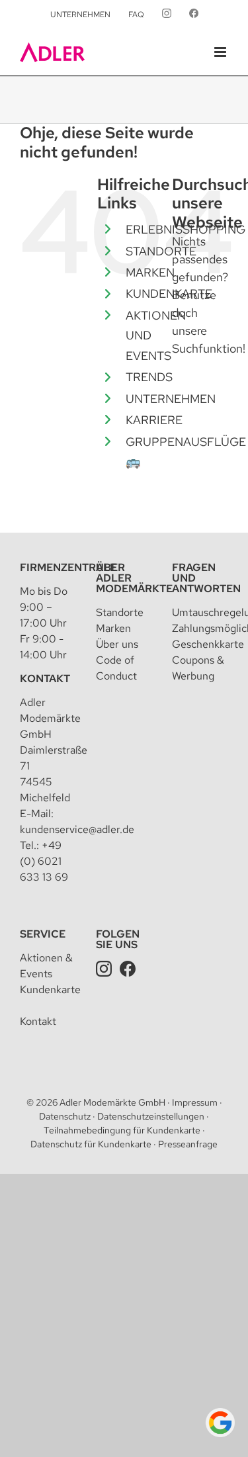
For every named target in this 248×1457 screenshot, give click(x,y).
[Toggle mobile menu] (221, 52)
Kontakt (45, 678)
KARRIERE (154, 419)
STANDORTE (161, 251)
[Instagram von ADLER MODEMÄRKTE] (166, 14)
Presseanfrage (188, 1144)
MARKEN (150, 272)
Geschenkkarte (208, 644)
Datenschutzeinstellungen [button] (150, 1116)
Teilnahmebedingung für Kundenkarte (122, 1130)
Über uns (117, 644)
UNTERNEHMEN (171, 398)
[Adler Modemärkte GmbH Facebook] (128, 968)
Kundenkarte (50, 989)
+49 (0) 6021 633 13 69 (44, 861)
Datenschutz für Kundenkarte (90, 1144)
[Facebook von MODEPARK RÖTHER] (194, 14)
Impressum (195, 1102)
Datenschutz (65, 1116)
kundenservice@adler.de (77, 829)
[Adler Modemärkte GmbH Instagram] (104, 968)
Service (42, 934)
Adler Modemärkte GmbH (112, 1102)
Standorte (120, 612)
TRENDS (149, 376)
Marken (113, 628)
